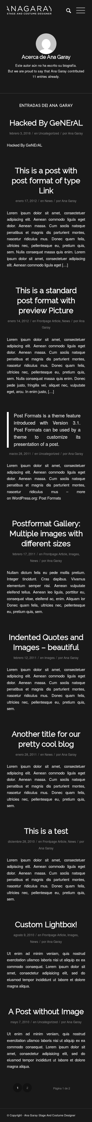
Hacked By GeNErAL (46, 122)
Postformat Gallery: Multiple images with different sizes (46, 533)
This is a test (46, 831)
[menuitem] (66, 10)
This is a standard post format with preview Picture (46, 300)
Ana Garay (75, 133)
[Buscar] (66, 10)
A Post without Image (46, 1011)
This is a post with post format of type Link (46, 180)
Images (74, 554)
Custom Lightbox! (46, 924)
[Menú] (78, 10)
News (49, 200)
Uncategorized (49, 133)
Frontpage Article (49, 321)
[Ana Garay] (38, 10)
